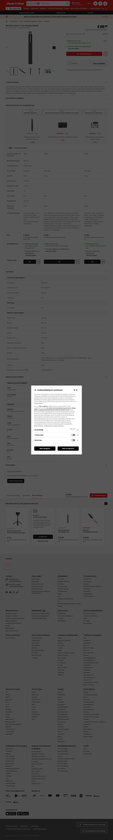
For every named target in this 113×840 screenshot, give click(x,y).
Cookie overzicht (48, 425)
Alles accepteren (68, 449)
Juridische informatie (58, 425)
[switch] (73, 435)
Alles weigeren (45, 449)
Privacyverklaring (38, 425)
